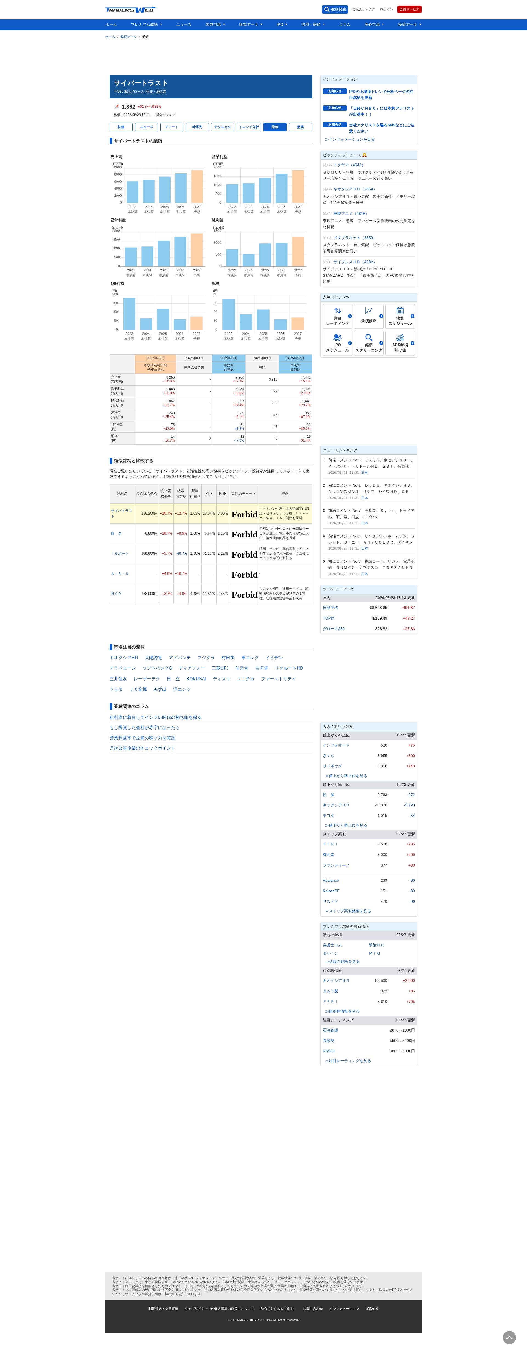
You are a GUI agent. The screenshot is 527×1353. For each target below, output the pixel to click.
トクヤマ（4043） (349, 165)
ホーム (111, 24)
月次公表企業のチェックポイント (142, 748)
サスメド (330, 901)
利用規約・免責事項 (163, 1309)
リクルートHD (289, 668)
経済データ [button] (408, 24)
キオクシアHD (124, 657)
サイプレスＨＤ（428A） (355, 262)
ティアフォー (192, 668)
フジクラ (206, 657)
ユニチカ (245, 678)
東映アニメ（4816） (351, 213)
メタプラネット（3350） (355, 237)
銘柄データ (128, 37)
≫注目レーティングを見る (348, 1060)
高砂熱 (328, 1040)
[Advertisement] (263, 55)
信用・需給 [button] (311, 24)
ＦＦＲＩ (330, 844)
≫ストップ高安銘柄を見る (348, 911)
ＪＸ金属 (138, 689)
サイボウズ (332, 766)
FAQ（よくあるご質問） (278, 1309)
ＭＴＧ (374, 953)
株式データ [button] (249, 24)
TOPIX (328, 618)
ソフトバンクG (157, 668)
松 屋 (328, 794)
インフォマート (336, 745)
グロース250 (334, 628)
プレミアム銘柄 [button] (145, 24)
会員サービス (409, 9)
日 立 (173, 678)
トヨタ (116, 689)
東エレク (250, 657)
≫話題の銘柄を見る (342, 961)
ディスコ (221, 678)
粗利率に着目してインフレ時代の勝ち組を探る (156, 717)
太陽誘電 (153, 657)
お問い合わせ (313, 1309)
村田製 (228, 657)
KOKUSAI (196, 678)
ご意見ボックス (363, 9)
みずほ (160, 689)
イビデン (274, 657)
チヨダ (328, 815)
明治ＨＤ (376, 945)
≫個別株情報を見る (342, 1011)
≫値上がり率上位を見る (346, 775)
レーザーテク (147, 678)
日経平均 (330, 607)
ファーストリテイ (278, 678)
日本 (364, 473)
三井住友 (118, 678)
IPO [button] (280, 24)
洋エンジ (182, 689)
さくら (328, 755)
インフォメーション (344, 1309)
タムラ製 (330, 991)
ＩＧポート (120, 553)
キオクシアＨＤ (336, 805)
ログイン (386, 9)
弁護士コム (332, 945)
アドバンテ (180, 657)
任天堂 (241, 668)
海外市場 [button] (373, 24)
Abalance (331, 880)
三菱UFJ (220, 668)
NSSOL (329, 1051)
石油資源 (330, 1030)
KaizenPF (331, 891)
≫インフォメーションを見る (350, 139)
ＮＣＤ (116, 594)
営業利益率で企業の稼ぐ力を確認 (142, 738)
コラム (345, 24)
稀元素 (328, 854)
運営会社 (372, 1309)
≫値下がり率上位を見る (346, 825)
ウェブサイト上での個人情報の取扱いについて (219, 1309)
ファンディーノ (336, 865)
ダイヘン (330, 953)
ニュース (184, 24)
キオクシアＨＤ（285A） (355, 189)
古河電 (261, 668)
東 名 (116, 533)
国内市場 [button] (214, 24)
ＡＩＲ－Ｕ (120, 574)
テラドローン (123, 668)
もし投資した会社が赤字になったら (145, 727)
